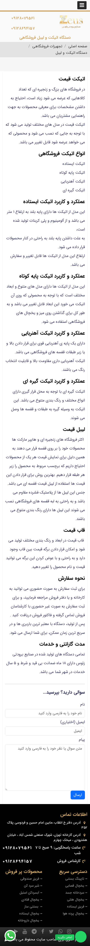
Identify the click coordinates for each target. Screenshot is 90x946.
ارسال (78, 795)
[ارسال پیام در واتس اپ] (13, 936)
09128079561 (23, 18)
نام (82, 704)
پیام (82, 740)
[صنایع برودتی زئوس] (71, 22)
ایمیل (80, 722)
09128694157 (23, 28)
